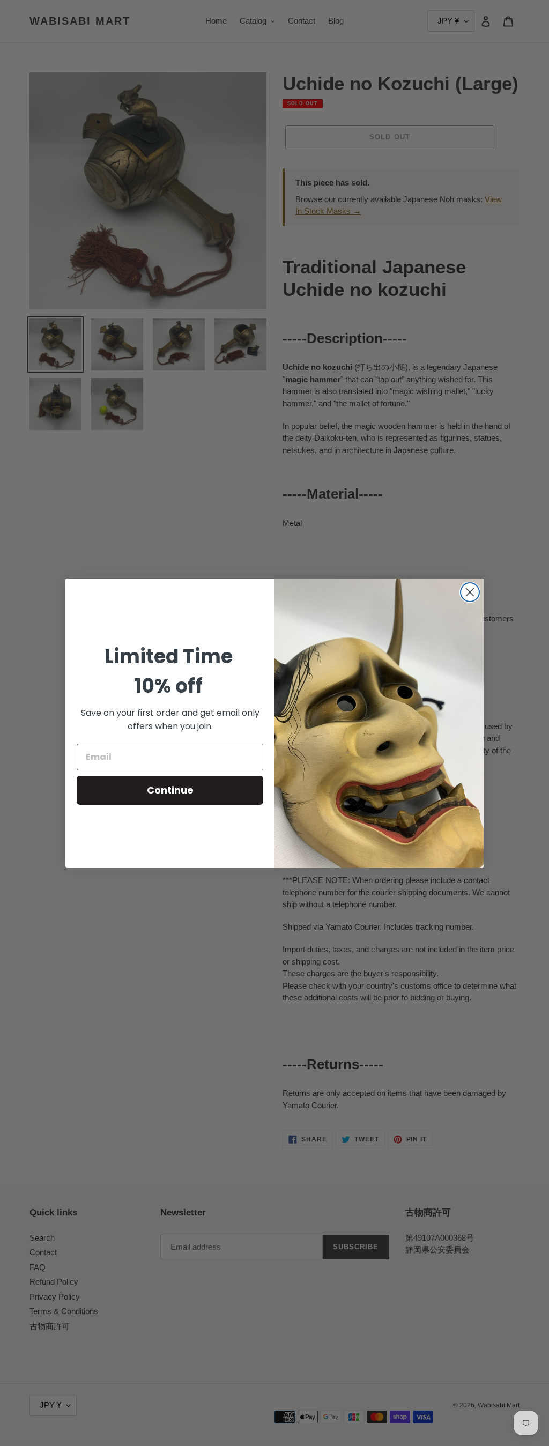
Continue (170, 790)
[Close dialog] (470, 592)
